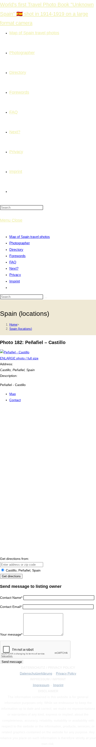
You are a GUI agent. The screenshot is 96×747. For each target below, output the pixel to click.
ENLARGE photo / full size (19, 358)
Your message (11, 634)
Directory (16, 249)
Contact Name (11, 597)
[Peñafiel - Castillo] (14, 352)
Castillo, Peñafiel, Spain (23, 570)
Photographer (19, 243)
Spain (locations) (20, 328)
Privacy (15, 275)
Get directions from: (14, 559)
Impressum (41, 685)
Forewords (17, 256)
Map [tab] (12, 394)
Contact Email (11, 607)
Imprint (14, 281)
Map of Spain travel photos (29, 237)
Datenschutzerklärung (36, 673)
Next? (13, 268)
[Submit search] (45, 297)
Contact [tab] (15, 400)
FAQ (12, 262)
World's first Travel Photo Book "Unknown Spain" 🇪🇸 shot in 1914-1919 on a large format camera (47, 14)
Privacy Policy (66, 673)
